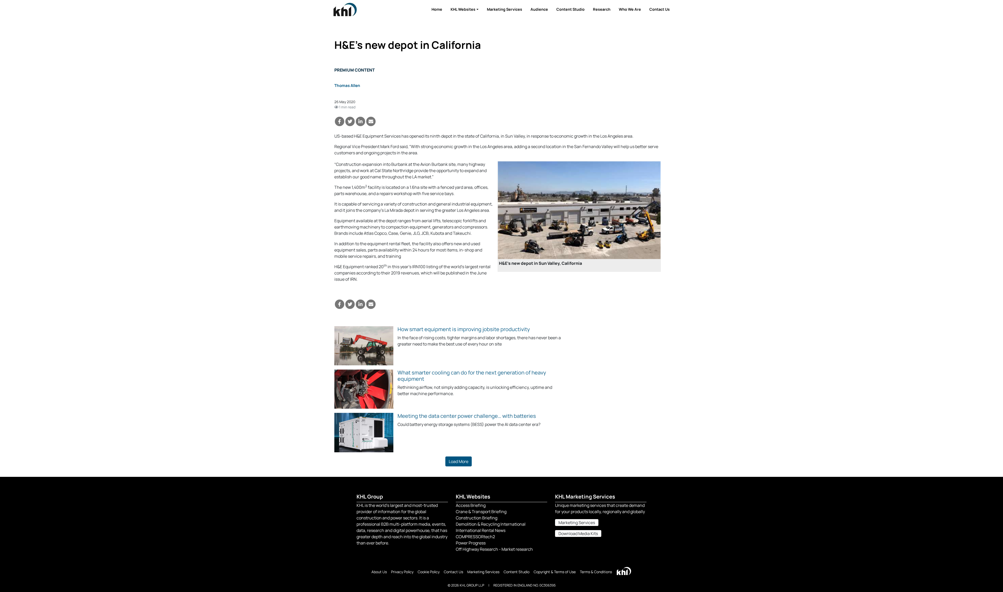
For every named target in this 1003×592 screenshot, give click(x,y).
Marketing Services (504, 9)
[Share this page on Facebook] (339, 121)
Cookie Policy (429, 571)
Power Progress (471, 543)
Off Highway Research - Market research (494, 549)
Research (601, 9)
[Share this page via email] (371, 121)
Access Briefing (471, 505)
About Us (379, 571)
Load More (458, 461)
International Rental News (480, 530)
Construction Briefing (476, 518)
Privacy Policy (402, 571)
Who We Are (630, 9)
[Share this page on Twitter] (350, 121)
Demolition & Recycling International (491, 524)
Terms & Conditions (596, 571)
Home (436, 9)
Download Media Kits (578, 533)
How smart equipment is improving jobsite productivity (464, 329)
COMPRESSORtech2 (475, 537)
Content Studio (570, 9)
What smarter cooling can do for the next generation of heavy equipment (472, 375)
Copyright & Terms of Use (555, 571)
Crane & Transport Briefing (481, 511)
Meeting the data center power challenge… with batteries (467, 415)
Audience (539, 9)
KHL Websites (463, 9)
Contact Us (659, 9)
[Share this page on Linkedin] (360, 121)
